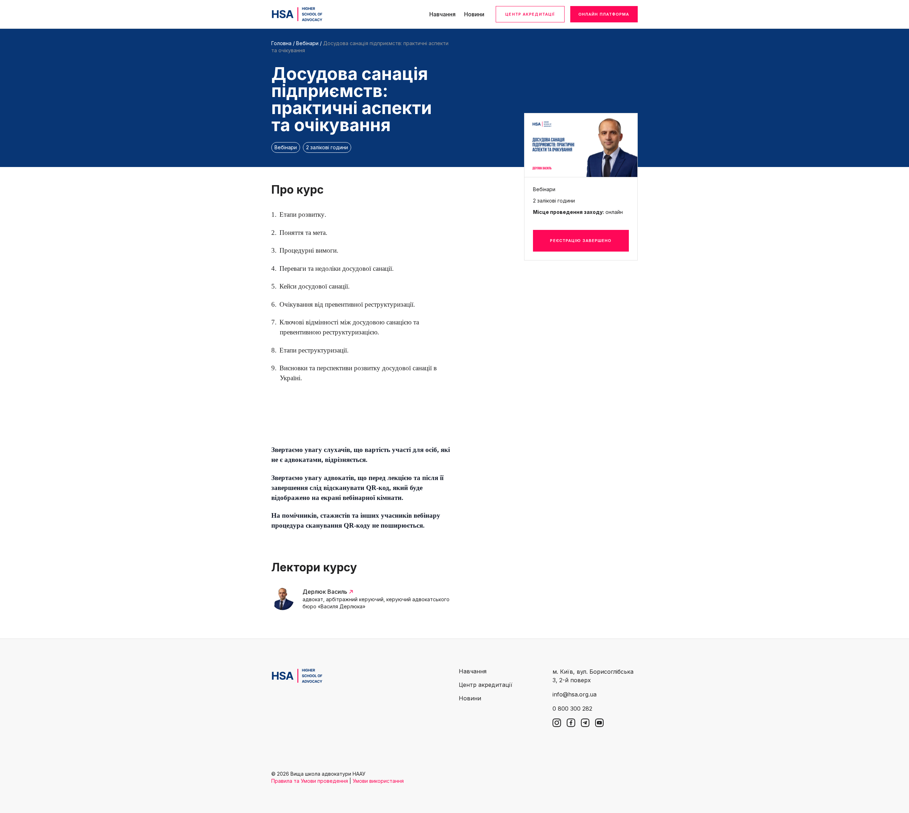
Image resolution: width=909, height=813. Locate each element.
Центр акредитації (530, 14)
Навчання (442, 14)
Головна (281, 43)
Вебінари (307, 43)
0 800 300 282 (572, 708)
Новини (474, 14)
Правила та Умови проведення (309, 781)
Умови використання (378, 781)
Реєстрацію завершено (580, 240)
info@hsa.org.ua (575, 694)
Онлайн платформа (604, 14)
